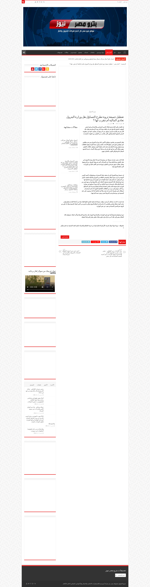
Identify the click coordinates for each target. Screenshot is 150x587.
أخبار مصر (109, 52)
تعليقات (39, 385)
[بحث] (23, 1)
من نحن (125, 2)
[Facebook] (39, 2)
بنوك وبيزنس (100, 52)
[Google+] (42, 2)
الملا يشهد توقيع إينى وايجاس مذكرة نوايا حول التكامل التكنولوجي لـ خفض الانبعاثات (35, 400)
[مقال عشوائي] (24, 52)
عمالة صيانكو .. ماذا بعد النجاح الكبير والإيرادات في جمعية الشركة (35, 409)
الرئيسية (123, 64)
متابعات (92, 52)
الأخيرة (52, 385)
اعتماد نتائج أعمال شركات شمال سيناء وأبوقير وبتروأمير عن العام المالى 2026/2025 (91, 59)
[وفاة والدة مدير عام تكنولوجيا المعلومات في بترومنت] (50, 431)
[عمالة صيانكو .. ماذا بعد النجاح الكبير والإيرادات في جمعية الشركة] (50, 409)
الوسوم (32, 385)
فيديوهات (59, 52)
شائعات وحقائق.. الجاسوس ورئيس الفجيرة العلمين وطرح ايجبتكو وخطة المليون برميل (69, 187)
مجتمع (80, 52)
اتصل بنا (119, 2)
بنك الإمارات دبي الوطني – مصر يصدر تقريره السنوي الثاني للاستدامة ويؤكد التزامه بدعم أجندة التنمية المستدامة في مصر (111, 253)
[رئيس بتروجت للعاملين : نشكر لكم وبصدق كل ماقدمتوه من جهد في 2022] (50, 391)
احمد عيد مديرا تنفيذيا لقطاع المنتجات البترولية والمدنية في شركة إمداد (71, 252)
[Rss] (44, 2)
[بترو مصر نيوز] (75, 26)
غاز (115, 52)
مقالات (66, 52)
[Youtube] (35, 2)
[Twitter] (37, 2)
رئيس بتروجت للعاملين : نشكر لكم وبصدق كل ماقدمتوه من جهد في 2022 (35, 390)
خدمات (86, 52)
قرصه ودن (73, 52)
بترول (119, 52)
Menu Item (124, 52)
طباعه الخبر (65, 237)
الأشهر (46, 385)
